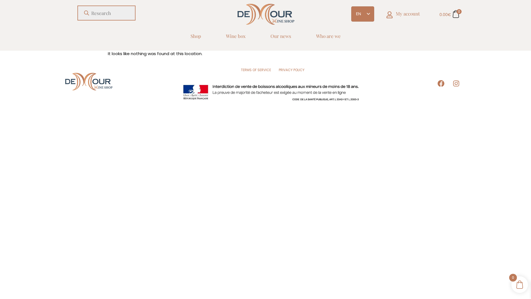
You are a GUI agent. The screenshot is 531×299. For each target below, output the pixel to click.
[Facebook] (441, 83)
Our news (280, 36)
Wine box (236, 36)
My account (408, 14)
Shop (196, 36)
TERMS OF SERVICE (256, 70)
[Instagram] (456, 83)
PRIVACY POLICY (291, 70)
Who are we (328, 36)
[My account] (389, 14)
